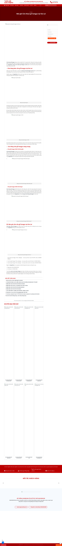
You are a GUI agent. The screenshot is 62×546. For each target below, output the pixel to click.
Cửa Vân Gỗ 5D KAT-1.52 (29, 458)
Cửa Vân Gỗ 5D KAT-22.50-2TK (8, 458)
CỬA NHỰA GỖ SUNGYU (30, 300)
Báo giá (21, 5)
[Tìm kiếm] (56, 5)
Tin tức (31, 5)
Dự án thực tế (26, 5)
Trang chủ (7, 5)
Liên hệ (35, 5)
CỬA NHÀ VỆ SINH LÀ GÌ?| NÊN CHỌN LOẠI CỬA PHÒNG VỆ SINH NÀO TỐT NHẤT (21, 282)
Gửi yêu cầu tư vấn (10, 470)
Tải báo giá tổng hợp (24, 470)
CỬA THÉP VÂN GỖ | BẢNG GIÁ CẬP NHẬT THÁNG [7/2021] (17, 290)
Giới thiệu (12, 5)
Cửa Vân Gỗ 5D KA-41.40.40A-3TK (39, 458)
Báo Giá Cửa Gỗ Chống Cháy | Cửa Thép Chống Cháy (16, 295)
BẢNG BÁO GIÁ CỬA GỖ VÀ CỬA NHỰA (13, 288)
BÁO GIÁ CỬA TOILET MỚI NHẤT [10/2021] (14, 280)
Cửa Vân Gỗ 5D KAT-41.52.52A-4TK (8, 380)
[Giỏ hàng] (40, 5)
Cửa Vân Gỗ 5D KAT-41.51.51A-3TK (18, 380)
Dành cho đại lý (50, 470)
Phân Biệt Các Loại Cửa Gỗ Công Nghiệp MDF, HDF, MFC (16, 292)
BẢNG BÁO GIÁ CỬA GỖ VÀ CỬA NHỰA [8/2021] (15, 287)
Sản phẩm (16, 5)
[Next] (59, 483)
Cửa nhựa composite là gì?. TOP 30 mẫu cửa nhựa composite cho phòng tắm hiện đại (22, 294)
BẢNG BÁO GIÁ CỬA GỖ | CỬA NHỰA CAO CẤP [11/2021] (17, 285)
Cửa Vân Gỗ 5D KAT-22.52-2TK (39, 380)
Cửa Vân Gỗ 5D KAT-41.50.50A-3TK (29, 380)
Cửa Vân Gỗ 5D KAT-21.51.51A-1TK (18, 458)
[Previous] (3, 483)
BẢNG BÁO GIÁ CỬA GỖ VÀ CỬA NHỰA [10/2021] (15, 283)
